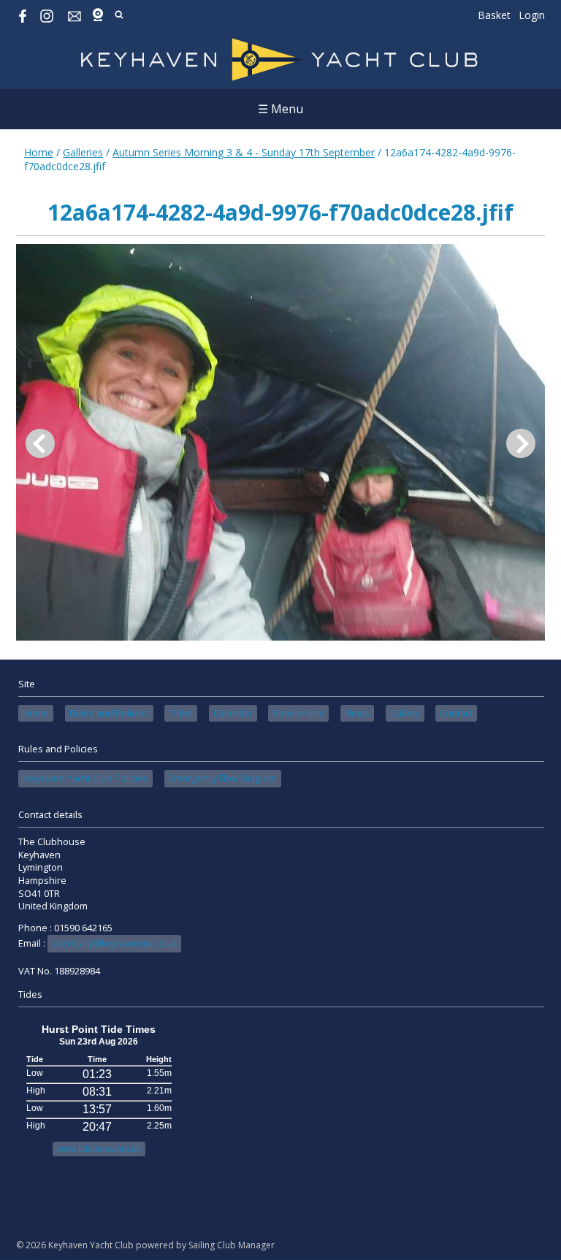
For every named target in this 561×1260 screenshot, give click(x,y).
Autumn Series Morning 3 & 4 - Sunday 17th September (243, 152)
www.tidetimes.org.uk (99, 1149)
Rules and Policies (109, 713)
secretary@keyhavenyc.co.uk (114, 943)
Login (532, 15)
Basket (494, 15)
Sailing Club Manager (231, 1245)
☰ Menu (280, 109)
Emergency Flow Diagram (223, 778)
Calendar (233, 713)
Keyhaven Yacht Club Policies (85, 778)
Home (38, 152)
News (357, 713)
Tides (181, 713)
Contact (456, 713)
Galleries (83, 152)
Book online (298, 713)
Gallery (405, 713)
